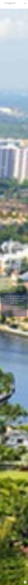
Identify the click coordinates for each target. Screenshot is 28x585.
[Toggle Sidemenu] (25, 3)
